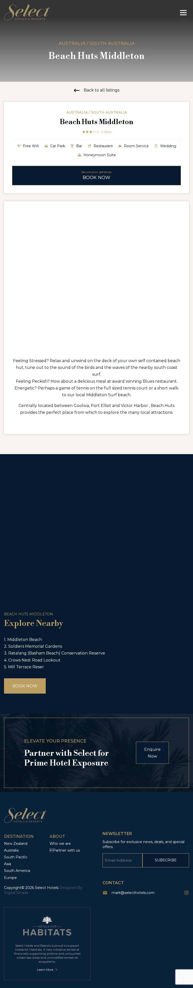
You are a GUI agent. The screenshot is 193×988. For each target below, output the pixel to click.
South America (17, 870)
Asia (7, 864)
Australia (11, 850)
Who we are (60, 843)
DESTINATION (18, 836)
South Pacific (15, 857)
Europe (10, 877)
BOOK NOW (24, 686)
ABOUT (57, 836)
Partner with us (65, 850)
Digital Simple (16, 892)
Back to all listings (101, 90)
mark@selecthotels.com (133, 892)
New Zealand (15, 843)
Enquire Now (152, 753)
